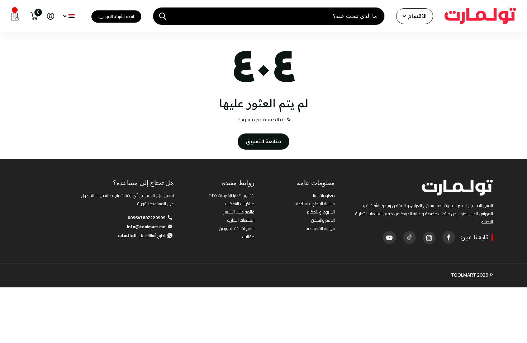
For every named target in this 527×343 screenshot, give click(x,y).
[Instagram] (429, 237)
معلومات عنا (324, 195)
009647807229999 (146, 217)
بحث (162, 16)
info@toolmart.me (146, 226)
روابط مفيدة (238, 183)
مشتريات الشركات (240, 203)
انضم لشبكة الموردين (116, 16)
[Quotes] (15, 16)
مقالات (248, 236)
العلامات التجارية (241, 220)
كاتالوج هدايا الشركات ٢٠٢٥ (232, 195)
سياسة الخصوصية (320, 228)
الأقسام (417, 16)
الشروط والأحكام (321, 212)
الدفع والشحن (323, 220)
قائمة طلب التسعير (239, 212)
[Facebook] (448, 237)
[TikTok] (409, 237)
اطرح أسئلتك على (141, 235)
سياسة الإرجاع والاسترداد (315, 203)
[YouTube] (389, 237)
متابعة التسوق (263, 141)
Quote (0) (6, 92)
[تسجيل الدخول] (50, 16)
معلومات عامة (316, 183)
